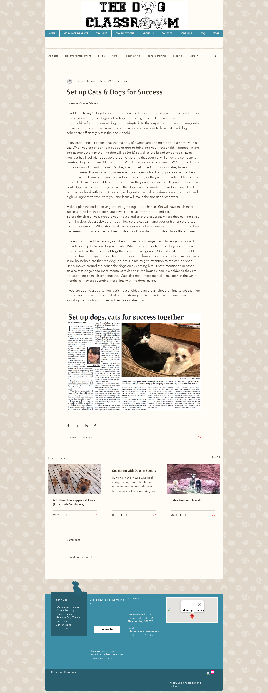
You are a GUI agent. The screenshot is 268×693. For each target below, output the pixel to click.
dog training (133, 55)
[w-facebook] (208, 673)
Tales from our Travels (186, 500)
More (192, 55)
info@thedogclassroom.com (144, 631)
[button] (215, 55)
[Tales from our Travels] (193, 479)
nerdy (115, 55)
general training (156, 55)
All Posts (53, 55)
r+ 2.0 (101, 55)
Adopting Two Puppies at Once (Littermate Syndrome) (74, 502)
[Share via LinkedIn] (86, 425)
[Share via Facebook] (68, 425)
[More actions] (199, 81)
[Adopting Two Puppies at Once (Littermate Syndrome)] (74, 479)
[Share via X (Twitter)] (77, 425)
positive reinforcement (78, 55)
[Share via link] (95, 425)
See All (216, 457)
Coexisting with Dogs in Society (134, 471)
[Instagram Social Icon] (212, 672)
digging (177, 55)
